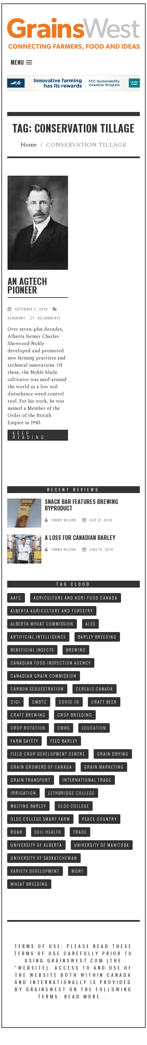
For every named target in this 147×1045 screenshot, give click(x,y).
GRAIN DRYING (113, 754)
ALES (90, 624)
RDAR (17, 832)
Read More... (86, 996)
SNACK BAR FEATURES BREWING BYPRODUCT (81, 505)
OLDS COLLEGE (73, 806)
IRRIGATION (23, 793)
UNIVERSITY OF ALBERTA (36, 845)
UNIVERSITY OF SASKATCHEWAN (44, 858)
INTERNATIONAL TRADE (87, 780)
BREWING (76, 650)
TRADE (80, 832)
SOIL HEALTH (48, 832)
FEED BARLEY (64, 741)
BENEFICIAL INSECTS (32, 650)
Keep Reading (29, 435)
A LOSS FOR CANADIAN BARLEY (80, 537)
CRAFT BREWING (28, 715)
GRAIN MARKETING (104, 767)
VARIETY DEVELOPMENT (35, 871)
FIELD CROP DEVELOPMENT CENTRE (48, 754)
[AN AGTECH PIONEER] (38, 222)
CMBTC (39, 702)
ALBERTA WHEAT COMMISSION (42, 624)
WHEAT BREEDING (29, 884)
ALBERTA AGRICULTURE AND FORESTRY (52, 611)
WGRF (77, 871)
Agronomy (16, 317)
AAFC (16, 598)
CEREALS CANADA (94, 689)
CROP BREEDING (74, 715)
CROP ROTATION (28, 728)
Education (94, 728)
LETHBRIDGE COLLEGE (71, 793)
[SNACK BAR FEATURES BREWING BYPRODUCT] (24, 513)
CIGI (15, 702)
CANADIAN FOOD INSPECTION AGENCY (51, 663)
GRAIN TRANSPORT (31, 780)
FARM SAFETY (24, 741)
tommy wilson (63, 519)
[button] (21, 62)
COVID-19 (69, 702)
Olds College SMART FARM (40, 819)
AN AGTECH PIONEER (27, 285)
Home (28, 144)
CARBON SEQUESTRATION (37, 689)
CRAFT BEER (104, 702)
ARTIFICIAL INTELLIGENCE (38, 637)
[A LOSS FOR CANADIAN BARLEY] (24, 549)
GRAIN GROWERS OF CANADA (41, 767)
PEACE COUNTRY (99, 819)
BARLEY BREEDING (97, 637)
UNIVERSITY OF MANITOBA (101, 845)
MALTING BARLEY (28, 806)
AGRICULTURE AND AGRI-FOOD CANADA (76, 598)
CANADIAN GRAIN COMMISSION (44, 676)
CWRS (63, 728)
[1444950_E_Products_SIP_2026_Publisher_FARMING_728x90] (73, 82)
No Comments (49, 317)
